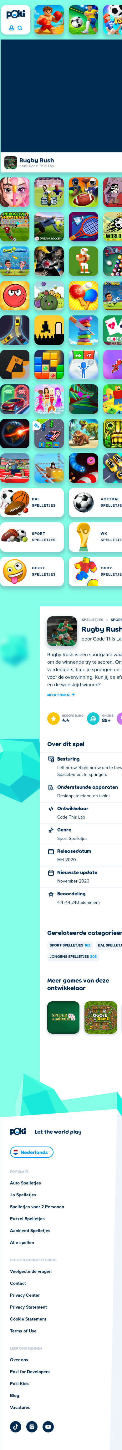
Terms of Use (23, 1331)
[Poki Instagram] (32, 1426)
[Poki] (15, 14)
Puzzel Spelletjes (27, 1219)
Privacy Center (25, 1295)
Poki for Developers (30, 1372)
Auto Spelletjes (25, 1183)
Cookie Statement (28, 1319)
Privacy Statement (28, 1307)
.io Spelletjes (23, 1195)
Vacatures (20, 1407)
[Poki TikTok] (15, 1426)
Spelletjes (92, 620)
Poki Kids (19, 1384)
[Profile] (11, 28)
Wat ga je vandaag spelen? (19, 28)
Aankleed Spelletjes (30, 1231)
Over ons (19, 1360)
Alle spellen (22, 1243)
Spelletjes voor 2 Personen (37, 1207)
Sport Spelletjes (70, 945)
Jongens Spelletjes (73, 957)
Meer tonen (58, 695)
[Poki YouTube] (48, 1426)
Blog (14, 1396)
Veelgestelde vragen (31, 1271)
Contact (18, 1283)
